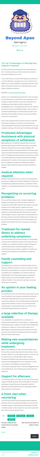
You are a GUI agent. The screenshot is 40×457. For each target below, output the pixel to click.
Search (3, 432)
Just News (34, 452)
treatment (11, 419)
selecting (30, 416)
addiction (11, 416)
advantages (21, 416)
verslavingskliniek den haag (16, 92)
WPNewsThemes (33, 455)
